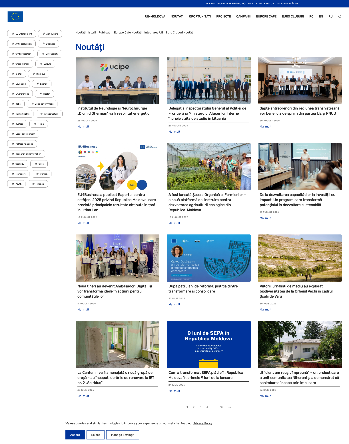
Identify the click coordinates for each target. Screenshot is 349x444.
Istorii (92, 32)
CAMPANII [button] (243, 16)
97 (221, 407)
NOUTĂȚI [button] (177, 16)
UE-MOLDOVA (155, 16)
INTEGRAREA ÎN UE (287, 3)
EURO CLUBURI (293, 16)
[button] (340, 16)
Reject (95, 435)
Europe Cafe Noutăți (128, 32)
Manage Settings (122, 435)
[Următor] (230, 407)
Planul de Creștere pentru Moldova (229, 3)
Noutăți (81, 32)
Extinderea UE (265, 3)
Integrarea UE (153, 32)
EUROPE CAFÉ (266, 16)
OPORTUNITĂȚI (200, 16)
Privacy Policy (202, 423)
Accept (75, 435)
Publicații (105, 32)
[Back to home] (15, 16)
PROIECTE (223, 16)
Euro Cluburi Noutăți (180, 32)
